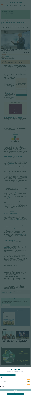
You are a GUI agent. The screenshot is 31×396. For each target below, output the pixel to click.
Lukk (15, 394)
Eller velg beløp (2, 386)
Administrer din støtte (18, 392)
